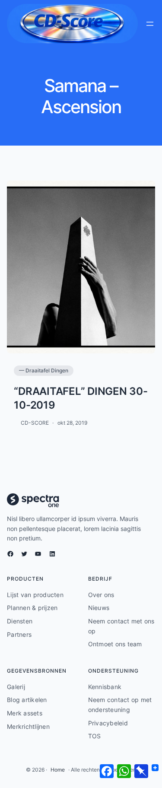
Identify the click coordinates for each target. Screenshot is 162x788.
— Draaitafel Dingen (43, 370)
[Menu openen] (150, 24)
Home (58, 769)
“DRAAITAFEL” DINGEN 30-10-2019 (80, 397)
